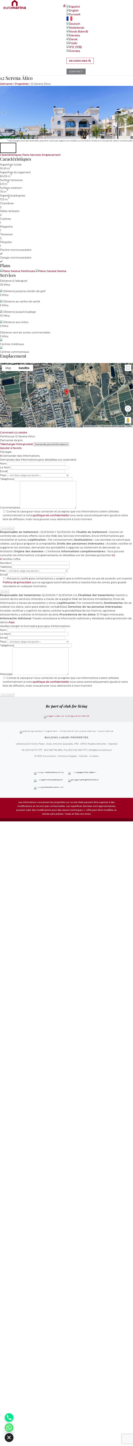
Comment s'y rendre (13, 432)
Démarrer (6, 83)
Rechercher (78, 60)
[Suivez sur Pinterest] (69, 762)
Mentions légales (67, 756)
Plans (26, 154)
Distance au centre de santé (21, 301)
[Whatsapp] (9, 1427)
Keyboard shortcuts (91, 426)
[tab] (44, 136)
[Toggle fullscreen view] (128, 368)
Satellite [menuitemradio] (23, 368)
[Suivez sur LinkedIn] (78, 762)
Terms (129, 426)
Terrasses (6, 234)
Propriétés (22, 83)
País (3, 570)
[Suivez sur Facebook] (55, 762)
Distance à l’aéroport (13, 280)
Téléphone (7, 479)
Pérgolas (6, 242)
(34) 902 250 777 (77, 749)
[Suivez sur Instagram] (64, 762)
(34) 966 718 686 (53, 749)
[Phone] (9, 1417)
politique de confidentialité (51, 515)
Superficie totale (11, 164)
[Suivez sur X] (59, 762)
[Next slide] (129, 112)
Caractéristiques (11, 154)
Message (6, 674)
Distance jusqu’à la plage (19, 311)
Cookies (94, 756)
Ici (113, 555)
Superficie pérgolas (12, 195)
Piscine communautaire (15, 249)
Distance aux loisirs (16, 322)
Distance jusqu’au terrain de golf (24, 291)
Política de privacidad (17, 582)
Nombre (6, 563)
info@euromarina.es (100, 749)
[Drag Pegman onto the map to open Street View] (128, 420)
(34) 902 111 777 (34, 749)
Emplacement (51, 154)
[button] (8, 148)
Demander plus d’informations (51, 444)
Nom (3, 463)
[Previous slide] (4, 112)
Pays (3, 475)
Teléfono (6, 566)
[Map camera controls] (128, 408)
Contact (76, 71)
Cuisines (5, 218)
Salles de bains (9, 211)
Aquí (11, 622)
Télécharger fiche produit (16, 444)
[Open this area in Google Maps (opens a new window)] (6, 425)
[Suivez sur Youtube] (73, 762)
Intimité (83, 756)
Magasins (6, 226)
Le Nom (5, 467)
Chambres (7, 203)
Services (35, 154)
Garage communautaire (15, 257)
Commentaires (10, 507)
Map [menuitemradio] (8, 368)
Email (3, 471)
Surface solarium (11, 187)
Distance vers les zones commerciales (25, 332)
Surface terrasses (11, 180)
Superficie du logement (15, 172)
